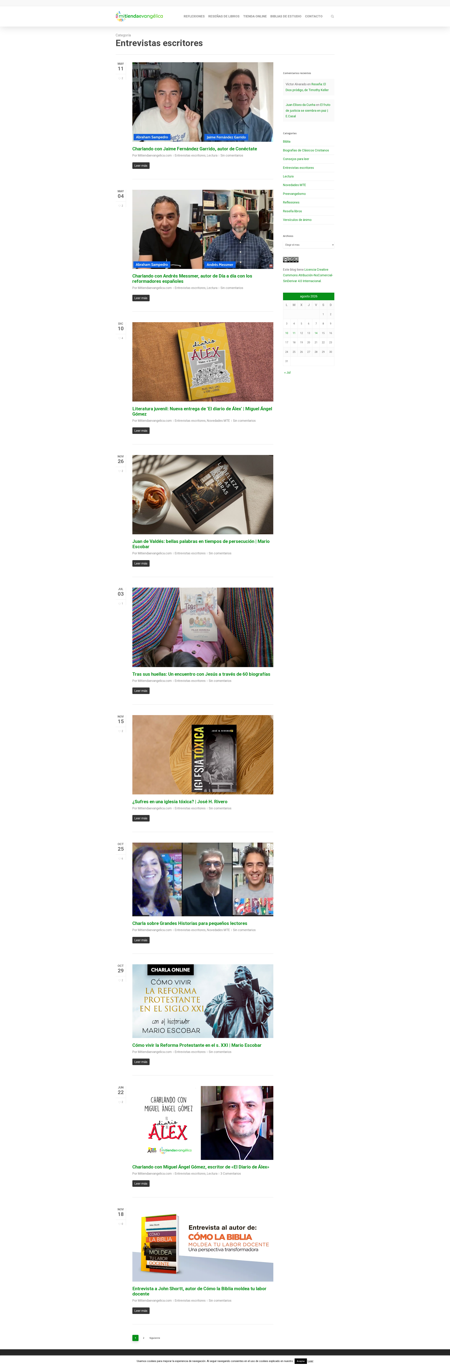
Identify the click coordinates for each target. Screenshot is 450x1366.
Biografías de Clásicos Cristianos (306, 150)
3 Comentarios (230, 1173)
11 (294, 333)
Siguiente (154, 1337)
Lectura (212, 155)
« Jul (287, 372)
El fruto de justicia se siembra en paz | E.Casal (308, 110)
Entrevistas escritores (190, 155)
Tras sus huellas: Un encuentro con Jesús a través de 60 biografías (201, 674)
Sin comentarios (231, 155)
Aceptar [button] (301, 1361)
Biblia (286, 141)
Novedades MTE (218, 420)
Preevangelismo (294, 194)
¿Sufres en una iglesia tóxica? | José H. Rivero (179, 801)
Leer (310, 1361)
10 (286, 333)
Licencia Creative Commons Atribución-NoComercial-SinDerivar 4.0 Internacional (308, 275)
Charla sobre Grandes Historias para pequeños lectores (189, 923)
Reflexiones (291, 202)
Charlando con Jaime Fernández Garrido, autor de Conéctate (194, 148)
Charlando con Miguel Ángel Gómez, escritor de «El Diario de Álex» (200, 1167)
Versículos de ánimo (297, 220)
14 (316, 333)
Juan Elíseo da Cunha (300, 105)
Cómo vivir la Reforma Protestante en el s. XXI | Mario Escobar (197, 1045)
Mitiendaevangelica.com (155, 155)
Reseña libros (292, 211)
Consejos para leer (296, 159)
